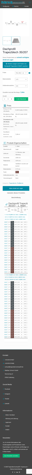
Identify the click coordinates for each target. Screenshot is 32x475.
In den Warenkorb (21, 99)
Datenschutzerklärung (16, 469)
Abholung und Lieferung (11, 418)
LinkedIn (7, 403)
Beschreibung (16, 197)
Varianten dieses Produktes (16, 193)
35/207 (5, 222)
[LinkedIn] (17, 472)
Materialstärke (7, 79)
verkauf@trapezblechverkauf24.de (14, 367)
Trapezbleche (12, 183)
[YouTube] (15, 472)
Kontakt (7, 426)
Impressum (24, 466)
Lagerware (8, 422)
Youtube (7, 398)
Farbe (4, 72)
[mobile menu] (29, 2)
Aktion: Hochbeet (10, 415)
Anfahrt (7, 429)
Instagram (7, 394)
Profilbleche (20, 183)
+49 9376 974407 (9, 360)
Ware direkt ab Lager (16, 188)
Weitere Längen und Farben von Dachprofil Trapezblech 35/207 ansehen (16, 65)
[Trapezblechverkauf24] (13, 2)
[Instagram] (19, 472)
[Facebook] (13, 472)
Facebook (7, 389)
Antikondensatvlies (8, 85)
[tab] (16, 188)
